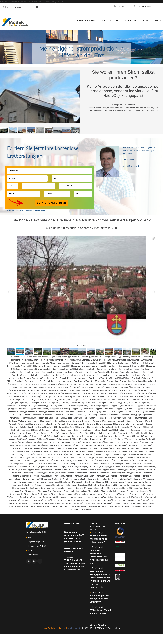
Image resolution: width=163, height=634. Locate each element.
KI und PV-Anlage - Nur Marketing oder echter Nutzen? (99, 539)
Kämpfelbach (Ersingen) (42, 418)
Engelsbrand (24, 400)
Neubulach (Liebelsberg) (93, 442)
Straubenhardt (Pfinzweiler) (116, 494)
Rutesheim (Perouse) (44, 485)
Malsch (141, 433)
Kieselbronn (135, 430)
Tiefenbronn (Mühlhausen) (54, 497)
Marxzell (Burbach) (104, 436)
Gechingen (69, 412)
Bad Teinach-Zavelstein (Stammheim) (56, 381)
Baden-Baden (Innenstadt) (44, 387)
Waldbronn (150, 497)
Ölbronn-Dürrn (43, 461)
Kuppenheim (98, 433)
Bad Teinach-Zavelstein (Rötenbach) (71, 378)
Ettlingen (26, 403)
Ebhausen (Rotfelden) (124, 396)
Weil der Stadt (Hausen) (138, 500)
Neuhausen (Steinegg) (77, 448)
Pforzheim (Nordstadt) (142, 473)
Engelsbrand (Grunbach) (42, 400)
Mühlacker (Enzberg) (144, 439)
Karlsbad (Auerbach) (73, 418)
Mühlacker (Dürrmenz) (124, 439)
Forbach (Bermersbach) (36, 406)
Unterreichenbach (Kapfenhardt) (128, 497)
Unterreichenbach (76, 497)
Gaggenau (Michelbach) (38, 409)
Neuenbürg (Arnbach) (52, 445)
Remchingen (41, 482)
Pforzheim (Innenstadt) (55, 473)
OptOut (44, 546)
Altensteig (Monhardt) (53, 360)
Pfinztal (13, 464)
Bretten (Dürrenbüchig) (70, 390)
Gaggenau (104, 406)
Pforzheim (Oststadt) (42, 476)
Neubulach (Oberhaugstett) (142, 442)
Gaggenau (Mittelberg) (60, 409)
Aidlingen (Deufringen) (39, 357)
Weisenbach (89, 503)
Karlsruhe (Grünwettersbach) (43, 424)
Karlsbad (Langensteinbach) (140, 418)
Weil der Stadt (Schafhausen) (70, 503)
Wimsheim (136, 506)
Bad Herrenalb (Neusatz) (18, 366)
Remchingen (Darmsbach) (71, 482)
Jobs (30, 550)
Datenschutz (33, 546)
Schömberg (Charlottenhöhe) (102, 485)
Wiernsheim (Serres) (49, 506)
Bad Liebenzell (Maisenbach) (104, 366)
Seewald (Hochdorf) (65, 488)
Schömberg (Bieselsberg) (77, 485)
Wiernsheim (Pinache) (29, 506)
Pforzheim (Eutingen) (115, 470)
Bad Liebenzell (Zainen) (62, 369)
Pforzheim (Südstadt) (31, 479)
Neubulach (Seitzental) (20, 445)
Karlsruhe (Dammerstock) (104, 421)
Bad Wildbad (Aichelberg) (131, 381)
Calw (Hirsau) (25, 393)
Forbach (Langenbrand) (78, 406)
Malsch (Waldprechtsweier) (72, 436)
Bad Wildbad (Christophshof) (33, 384)
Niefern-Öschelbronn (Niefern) (59, 454)
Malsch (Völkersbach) (49, 436)
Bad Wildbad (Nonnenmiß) (81, 384)
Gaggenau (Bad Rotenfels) (122, 406)
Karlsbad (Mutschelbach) (20, 421)
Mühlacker (107, 439)
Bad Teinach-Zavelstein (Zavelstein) (89, 381)
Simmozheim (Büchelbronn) (113, 491)
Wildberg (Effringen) (78, 506)
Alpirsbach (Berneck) (59, 357)
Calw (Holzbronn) (90, 393)
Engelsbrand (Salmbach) (65, 400)
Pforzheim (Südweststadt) (73, 479)
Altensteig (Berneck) (89, 357)
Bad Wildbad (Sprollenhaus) (107, 384)
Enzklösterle (82, 400)
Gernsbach (80, 412)
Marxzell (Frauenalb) (143, 436)
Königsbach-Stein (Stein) (80, 433)
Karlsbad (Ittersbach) (117, 418)
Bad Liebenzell (60, 366)
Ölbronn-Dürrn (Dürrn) (61, 461)
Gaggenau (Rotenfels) (144, 409)
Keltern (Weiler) (121, 430)
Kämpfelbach (146, 415)
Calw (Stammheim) (141, 393)
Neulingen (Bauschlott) (109, 448)
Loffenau (133, 433)
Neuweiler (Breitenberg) (62, 451)
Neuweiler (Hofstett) (107, 451)
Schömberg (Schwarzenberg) (42, 488)
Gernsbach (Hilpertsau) (97, 412)
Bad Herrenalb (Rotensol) (41, 366)
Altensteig (74, 357)
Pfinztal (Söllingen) (70, 464)
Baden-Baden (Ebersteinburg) (134, 384)
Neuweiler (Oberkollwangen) (130, 451)
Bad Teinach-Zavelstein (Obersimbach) (37, 378)
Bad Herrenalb (28, 363)
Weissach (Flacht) (121, 503)
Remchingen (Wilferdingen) (139, 482)
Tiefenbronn (12, 497)
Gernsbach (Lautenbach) (144, 412)
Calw (114, 390)
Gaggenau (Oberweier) (104, 409)
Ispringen (135, 415)
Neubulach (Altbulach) (49, 442)
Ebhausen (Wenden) (144, 396)
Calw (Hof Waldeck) (72, 393)
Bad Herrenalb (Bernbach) (69, 363)
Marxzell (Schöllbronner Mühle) (62, 439)
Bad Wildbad (112, 381)
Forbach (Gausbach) (57, 406)
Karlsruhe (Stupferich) (45, 427)
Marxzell (90, 436)
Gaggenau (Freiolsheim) (145, 406)
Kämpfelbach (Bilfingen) (20, 418)
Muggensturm (95, 439)
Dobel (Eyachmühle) (72, 396)
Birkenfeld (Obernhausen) (35, 390)
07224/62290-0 (145, 6)
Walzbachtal (82, 500)
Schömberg (59, 485)
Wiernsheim (136, 503)
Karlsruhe (56, 421)
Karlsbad (59, 418)
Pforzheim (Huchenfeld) (33, 473)
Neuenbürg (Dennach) (73, 445)
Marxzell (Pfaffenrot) (17, 439)
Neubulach (33, 442)
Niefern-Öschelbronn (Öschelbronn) (90, 454)
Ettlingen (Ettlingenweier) (65, 403)
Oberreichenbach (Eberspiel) (138, 454)
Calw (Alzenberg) (140, 390)
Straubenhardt (16, 494)
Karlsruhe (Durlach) (125, 421)
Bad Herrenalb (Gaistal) (92, 363)
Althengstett (108, 360)
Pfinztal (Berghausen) (27, 464)
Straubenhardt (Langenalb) (63, 494)
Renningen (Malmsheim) (22, 485)
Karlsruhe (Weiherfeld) (109, 427)
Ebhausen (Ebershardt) (103, 396)
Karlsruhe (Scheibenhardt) (21, 427)
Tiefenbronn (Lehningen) (30, 497)
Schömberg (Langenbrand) (127, 485)
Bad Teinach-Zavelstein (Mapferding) (79, 375)
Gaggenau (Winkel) (54, 412)
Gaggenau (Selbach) (16, 412)
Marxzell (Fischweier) (123, 436)
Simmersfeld (100, 488)
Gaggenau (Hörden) (17, 409)
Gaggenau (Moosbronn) (82, 409)
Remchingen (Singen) (116, 482)
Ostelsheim (78, 461)
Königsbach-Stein (30, 433)
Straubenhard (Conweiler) (138, 491)
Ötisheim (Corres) (102, 461)
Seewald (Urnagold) (84, 488)
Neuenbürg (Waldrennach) (140, 445)
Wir (29, 537)
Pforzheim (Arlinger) (57, 467)
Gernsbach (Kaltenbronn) (120, 412)
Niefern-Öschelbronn (34, 454)
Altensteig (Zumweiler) (91, 360)
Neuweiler (24, 451)
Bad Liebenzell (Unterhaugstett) (37, 369)
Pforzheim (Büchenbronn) (144, 467)
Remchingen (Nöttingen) (95, 482)
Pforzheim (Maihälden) (121, 473)
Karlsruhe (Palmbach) (124, 424)
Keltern (148, 427)
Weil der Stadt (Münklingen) (43, 503)
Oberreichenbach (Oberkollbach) (77, 458)
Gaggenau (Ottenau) (124, 409)
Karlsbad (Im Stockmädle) (95, 418)
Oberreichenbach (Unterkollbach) (137, 458)
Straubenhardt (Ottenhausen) (89, 494)
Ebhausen (87, 396)
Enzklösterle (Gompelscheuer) (103, 400)
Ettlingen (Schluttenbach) (110, 403)
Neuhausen (16, 448)
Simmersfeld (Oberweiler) (75, 491)
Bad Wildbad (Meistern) (57, 384)
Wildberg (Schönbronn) (120, 506)
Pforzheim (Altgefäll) (37, 467)
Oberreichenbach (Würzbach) (22, 461)
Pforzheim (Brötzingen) (77, 467)
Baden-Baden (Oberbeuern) (117, 387)
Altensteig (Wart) (72, 360)
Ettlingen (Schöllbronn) (132, 403)
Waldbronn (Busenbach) (19, 500)
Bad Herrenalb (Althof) (46, 363)
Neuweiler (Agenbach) (41, 451)
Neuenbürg (37, 445)
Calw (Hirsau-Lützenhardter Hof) (47, 393)
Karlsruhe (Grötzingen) (19, 424)
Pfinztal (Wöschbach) (89, 464)
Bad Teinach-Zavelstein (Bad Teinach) (124, 372)
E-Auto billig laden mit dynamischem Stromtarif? (99, 598)
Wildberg (64, 506)
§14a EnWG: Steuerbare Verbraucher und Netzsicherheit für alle (99, 556)
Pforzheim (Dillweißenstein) (66, 470)
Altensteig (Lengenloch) (32, 360)
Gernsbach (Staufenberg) (86, 415)
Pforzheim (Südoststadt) (106, 476)
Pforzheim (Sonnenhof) (84, 476)
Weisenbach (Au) (104, 503)
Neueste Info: (72, 523)
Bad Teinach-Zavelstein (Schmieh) (104, 378)
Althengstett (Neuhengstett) (127, 360)
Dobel (59, 396)
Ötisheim (89, 461)
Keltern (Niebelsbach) (82, 430)
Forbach (21, 406)
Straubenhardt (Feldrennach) (37, 494)
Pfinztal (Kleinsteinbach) (49, 464)
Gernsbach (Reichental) (42, 415)
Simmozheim (93, 491)
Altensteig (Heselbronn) (131, 357)
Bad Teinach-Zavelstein (84, 369)
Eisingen (14, 400)
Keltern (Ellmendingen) (62, 430)
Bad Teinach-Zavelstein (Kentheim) (45, 375)
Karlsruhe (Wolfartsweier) (132, 427)
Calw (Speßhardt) (124, 393)
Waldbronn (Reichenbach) (63, 500)
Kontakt (121, 6)
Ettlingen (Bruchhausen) (42, 403)
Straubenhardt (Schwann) (141, 494)
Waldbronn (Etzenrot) (41, 500)
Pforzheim (104, 464)
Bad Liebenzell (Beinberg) (79, 366)
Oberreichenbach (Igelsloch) (22, 458)
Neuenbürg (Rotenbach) (116, 445)
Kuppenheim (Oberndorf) (116, 433)
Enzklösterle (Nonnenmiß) (129, 400)
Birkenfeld (135, 387)
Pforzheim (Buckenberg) (19, 470)
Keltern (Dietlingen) (41, 430)
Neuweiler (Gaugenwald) (86, 451)
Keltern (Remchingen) (103, 430)
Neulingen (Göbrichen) (131, 448)
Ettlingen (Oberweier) (87, 403)
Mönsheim (82, 439)
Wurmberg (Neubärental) (81, 509)
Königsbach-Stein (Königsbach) (53, 433)
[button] (77, 69)
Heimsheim (124, 415)
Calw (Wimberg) (33, 396)
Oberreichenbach (116, 454)
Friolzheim (94, 406)
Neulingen (93, 448)
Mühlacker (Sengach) (17, 442)
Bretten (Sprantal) (103, 390)
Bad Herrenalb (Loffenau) (142, 363)
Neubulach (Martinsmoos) (116, 442)
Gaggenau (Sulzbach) (35, 412)
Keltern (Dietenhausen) (21, 430)
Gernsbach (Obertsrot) (20, 415)
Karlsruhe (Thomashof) (87, 427)
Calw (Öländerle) (107, 393)
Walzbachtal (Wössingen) (100, 500)
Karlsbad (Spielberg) (42, 421)
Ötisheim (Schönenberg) (142, 461)
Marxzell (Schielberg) (37, 439)
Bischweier (53, 390)
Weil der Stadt (119, 500)
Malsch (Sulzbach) (30, 436)
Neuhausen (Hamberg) (33, 448)
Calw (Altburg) (125, 390)
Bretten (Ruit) (88, 390)
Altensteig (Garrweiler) (110, 357)
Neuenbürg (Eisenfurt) (94, 445)
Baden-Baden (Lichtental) (69, 387)
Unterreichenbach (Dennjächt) (99, 497)
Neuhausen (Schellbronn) (55, 448)
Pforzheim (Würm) (26, 482)
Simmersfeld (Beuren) (140, 488)
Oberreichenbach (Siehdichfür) (107, 458)
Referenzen (33, 555)
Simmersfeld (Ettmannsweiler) (25, 491)
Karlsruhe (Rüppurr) (144, 424)
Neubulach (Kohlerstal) (71, 442)
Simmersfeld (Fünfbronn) (51, 491)
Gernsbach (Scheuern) (63, 415)
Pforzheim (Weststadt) (122, 479)
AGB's (42, 542)
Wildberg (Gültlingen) (98, 506)
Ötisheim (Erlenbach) (121, 461)
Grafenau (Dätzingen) (108, 415)
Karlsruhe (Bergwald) (81, 421)
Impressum (33, 542)
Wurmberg (148, 506)
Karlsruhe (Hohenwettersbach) (71, 424)
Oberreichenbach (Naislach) (48, 458)
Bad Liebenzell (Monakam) (130, 366)
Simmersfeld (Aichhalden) (118, 488)
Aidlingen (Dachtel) (19, 357)
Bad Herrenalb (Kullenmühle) (117, 363)
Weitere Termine (98, 625)
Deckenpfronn (48, 396)
